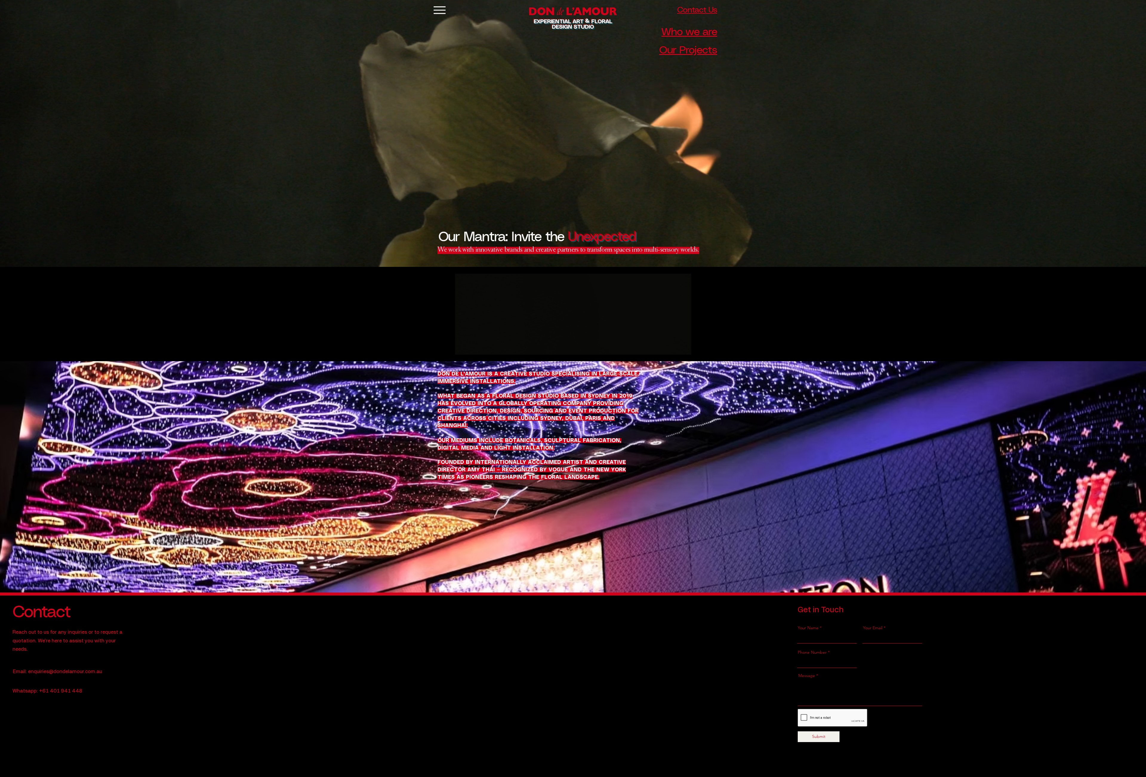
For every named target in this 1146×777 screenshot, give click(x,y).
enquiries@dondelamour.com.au (65, 671)
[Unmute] (459, 346)
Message (806, 675)
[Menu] (439, 10)
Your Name (808, 628)
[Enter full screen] (697, 346)
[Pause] (448, 346)
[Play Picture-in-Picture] (687, 346)
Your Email (872, 628)
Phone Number (812, 652)
